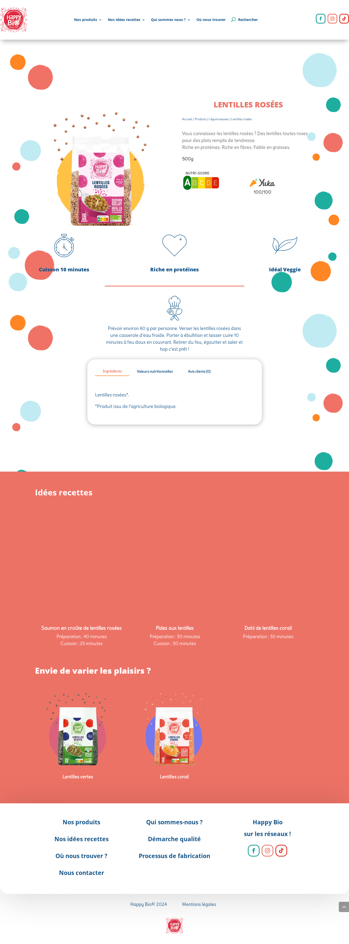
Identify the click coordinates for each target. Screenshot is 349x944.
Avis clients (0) (199, 371)
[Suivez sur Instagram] (332, 19)
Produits (200, 119)
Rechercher (248, 19)
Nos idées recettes (124, 19)
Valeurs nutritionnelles (155, 371)
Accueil (187, 119)
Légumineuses (218, 119)
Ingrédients (112, 371)
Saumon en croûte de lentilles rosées (81, 628)
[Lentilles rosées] (101, 231)
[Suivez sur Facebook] (320, 19)
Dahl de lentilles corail (268, 628)
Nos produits (85, 19)
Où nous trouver (211, 19)
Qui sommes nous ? (168, 19)
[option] (81, 534)
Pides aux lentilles (175, 628)
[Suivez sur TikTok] (344, 19)
